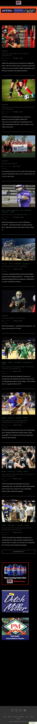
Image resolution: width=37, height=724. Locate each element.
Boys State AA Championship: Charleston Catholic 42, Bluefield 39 (18, 367)
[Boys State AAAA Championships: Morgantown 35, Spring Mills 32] (18, 403)
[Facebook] (12, 710)
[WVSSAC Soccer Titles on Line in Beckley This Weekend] (18, 90)
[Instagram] (20, 710)
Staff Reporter (7, 58)
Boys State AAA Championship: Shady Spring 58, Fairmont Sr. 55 (16, 529)
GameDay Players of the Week (13, 318)
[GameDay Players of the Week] (18, 301)
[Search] (35, 2)
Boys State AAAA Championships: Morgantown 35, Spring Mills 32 (15, 421)
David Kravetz (7, 371)
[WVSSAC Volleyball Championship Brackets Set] (18, 37)
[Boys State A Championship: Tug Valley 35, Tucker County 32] (18, 457)
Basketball (21, 716)
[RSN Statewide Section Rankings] (18, 249)
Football (15, 716)
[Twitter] (16, 710)
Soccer (27, 716)
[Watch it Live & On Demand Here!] (18, 196)
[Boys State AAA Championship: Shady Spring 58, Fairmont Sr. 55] (18, 511)
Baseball (10, 716)
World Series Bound (9, 163)
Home (4, 716)
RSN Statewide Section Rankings (14, 266)
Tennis (18, 718)
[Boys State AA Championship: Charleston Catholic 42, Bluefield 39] (18, 348)
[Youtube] (24, 710)
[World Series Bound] (18, 146)
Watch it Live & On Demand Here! (14, 214)
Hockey (32, 716)
